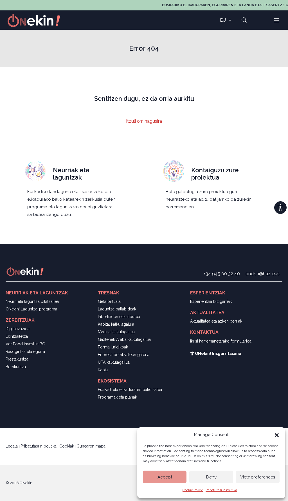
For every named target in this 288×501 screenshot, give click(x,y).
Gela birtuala (109, 301)
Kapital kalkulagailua (116, 324)
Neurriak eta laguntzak (71, 173)
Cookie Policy (193, 490)
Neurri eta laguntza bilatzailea (32, 301)
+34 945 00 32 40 (222, 273)
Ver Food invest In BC (25, 344)
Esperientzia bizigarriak (211, 301)
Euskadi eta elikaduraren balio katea (130, 389)
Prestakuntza (17, 359)
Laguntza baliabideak (117, 309)
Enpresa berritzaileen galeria (123, 354)
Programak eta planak (117, 397)
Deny (211, 477)
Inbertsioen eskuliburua (119, 316)
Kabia (103, 370)
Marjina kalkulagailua (116, 332)
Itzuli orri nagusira (144, 121)
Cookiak (66, 446)
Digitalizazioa (18, 328)
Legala (12, 446)
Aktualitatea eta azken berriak (216, 321)
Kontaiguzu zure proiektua (215, 173)
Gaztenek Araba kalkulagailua (124, 339)
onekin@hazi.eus (263, 273)
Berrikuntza (16, 366)
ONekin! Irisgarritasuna (217, 353)
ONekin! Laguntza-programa (31, 309)
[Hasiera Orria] (37, 20)
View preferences (257, 477)
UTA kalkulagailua (114, 362)
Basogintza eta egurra (25, 351)
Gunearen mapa (90, 446)
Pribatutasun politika (221, 490)
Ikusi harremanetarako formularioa (220, 341)
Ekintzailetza (17, 336)
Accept (165, 477)
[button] (277, 434)
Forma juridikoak (113, 347)
